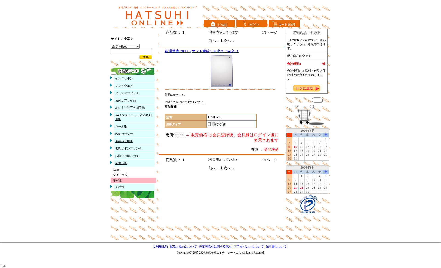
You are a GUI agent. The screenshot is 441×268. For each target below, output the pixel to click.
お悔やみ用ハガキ (127, 155)
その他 (119, 187)
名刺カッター (124, 133)
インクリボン (124, 78)
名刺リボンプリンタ (128, 148)
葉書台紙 (121, 163)
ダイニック (120, 175)
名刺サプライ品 (125, 100)
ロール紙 (121, 126)
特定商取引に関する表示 (215, 246)
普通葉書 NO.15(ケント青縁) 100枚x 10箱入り (202, 51)
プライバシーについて (249, 246)
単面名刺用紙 (124, 141)
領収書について (276, 246)
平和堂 (117, 180)
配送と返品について (183, 246)
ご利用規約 (160, 246)
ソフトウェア (124, 85)
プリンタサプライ (127, 93)
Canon (117, 169)
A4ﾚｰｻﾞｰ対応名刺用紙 (130, 107)
